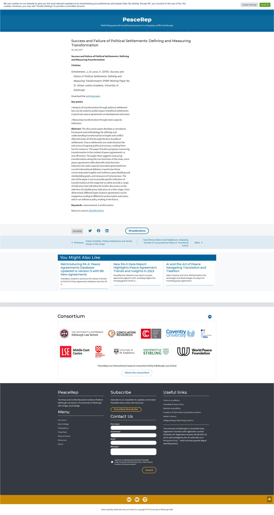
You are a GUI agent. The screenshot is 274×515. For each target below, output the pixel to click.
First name (115, 424)
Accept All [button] (265, 5)
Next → (173, 242)
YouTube (137, 499)
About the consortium (137, 372)
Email (113, 439)
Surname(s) (115, 431)
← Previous (101, 242)
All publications (137, 230)
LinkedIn (145, 499)
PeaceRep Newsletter (126, 409)
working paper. (93, 96)
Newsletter (129, 499)
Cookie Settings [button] (249, 5)
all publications (96, 210)
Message (115, 446)
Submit (149, 470)
